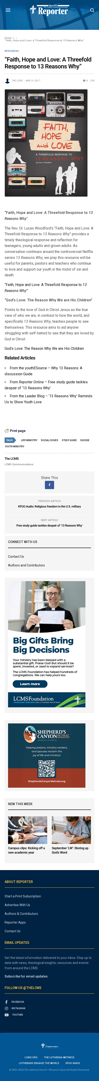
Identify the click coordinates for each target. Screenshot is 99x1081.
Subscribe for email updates (26, 976)
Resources (12, 51)
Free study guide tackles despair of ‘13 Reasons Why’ (49, 525)
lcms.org (31, 1057)
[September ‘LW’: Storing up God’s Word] (71, 830)
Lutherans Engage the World (39, 1063)
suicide (84, 440)
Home (8, 37)
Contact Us (16, 556)
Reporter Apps (15, 922)
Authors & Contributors (21, 914)
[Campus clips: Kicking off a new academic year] (27, 830)
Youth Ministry (14, 446)
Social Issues (49, 440)
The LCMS (17, 80)
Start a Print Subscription (23, 896)
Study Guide (69, 440)
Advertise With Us (17, 905)
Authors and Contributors (26, 565)
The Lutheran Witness (59, 1057)
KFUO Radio (73, 1063)
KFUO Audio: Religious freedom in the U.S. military (49, 506)
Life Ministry (29, 440)
